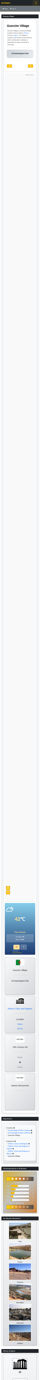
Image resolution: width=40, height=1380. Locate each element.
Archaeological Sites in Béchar (19, 1133)
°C (16, 947)
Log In (14, 9)
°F (23, 947)
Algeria (16, 35)
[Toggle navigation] (36, 3)
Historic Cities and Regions (20, 1008)
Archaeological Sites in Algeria (19, 1130)
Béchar (26, 33)
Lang (5, 9)
